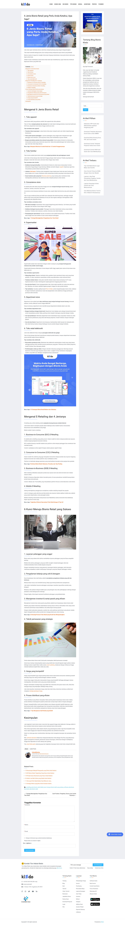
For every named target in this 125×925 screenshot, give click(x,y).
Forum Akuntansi (94, 888)
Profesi (94, 4)
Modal (80, 4)
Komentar (27, 805)
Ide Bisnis (65, 4)
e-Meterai (78, 912)
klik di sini (59, 868)
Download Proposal (67, 901)
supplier (62, 167)
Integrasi (78, 901)
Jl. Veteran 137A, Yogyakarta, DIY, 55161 (33, 886)
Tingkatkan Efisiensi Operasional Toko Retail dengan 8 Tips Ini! (46, 502)
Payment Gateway (80, 909)
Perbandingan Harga (81, 880)
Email (26, 831)
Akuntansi (87, 4)
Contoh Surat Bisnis (94, 886)
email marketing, (51, 665)
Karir (63, 886)
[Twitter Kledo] (29, 891)
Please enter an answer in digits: (32, 840)
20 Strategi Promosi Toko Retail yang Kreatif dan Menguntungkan (47, 614)
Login (63, 904)
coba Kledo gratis (31, 744)
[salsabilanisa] (28, 758)
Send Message (98, 864)
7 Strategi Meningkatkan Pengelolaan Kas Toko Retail (44, 218)
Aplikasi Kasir (79, 904)
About (26, 749)
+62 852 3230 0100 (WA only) (30, 881)
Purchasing (78, 886)
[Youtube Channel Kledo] (33, 891)
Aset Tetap (78, 894)
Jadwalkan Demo (66, 896)
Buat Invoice (93, 883)
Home (51, 4)
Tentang (64, 880)
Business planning (46, 176)
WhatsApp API (93, 891)
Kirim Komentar (30, 850)
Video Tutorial (65, 891)
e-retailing (28, 787)
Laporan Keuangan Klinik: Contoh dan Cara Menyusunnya (91, 185)
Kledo (102, 922)
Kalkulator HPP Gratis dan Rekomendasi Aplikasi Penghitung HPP (91, 125)
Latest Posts (33, 749)
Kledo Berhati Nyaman (43, 753)
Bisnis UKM (57, 4)
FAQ (63, 907)
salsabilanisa (36, 752)
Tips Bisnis (73, 4)
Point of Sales (49, 289)
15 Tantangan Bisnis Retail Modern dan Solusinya (43, 409)
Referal (77, 899)
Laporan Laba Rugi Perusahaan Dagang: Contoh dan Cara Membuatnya (92, 178)
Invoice (78, 883)
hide (32, 66)
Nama (26, 824)
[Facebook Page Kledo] (22, 891)
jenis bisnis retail (35, 787)
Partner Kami (65, 899)
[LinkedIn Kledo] (36, 891)
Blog (63, 883)
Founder (101, 4)
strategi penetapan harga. (36, 691)
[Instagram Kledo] (25, 891)
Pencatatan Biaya (80, 888)
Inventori (78, 896)
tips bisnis (26, 789)
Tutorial (64, 888)
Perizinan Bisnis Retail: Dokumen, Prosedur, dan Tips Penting (46, 464)
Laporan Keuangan (80, 891)
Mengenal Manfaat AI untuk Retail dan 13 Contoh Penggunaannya (47, 146)
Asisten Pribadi (79, 907)
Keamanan (65, 894)
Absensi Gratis (93, 894)
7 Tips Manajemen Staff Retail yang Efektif (41, 710)
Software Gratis (93, 880)
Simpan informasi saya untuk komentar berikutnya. (39, 838)
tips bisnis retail (34, 789)
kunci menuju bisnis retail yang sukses (53, 787)
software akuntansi (32, 737)
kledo (42, 787)
